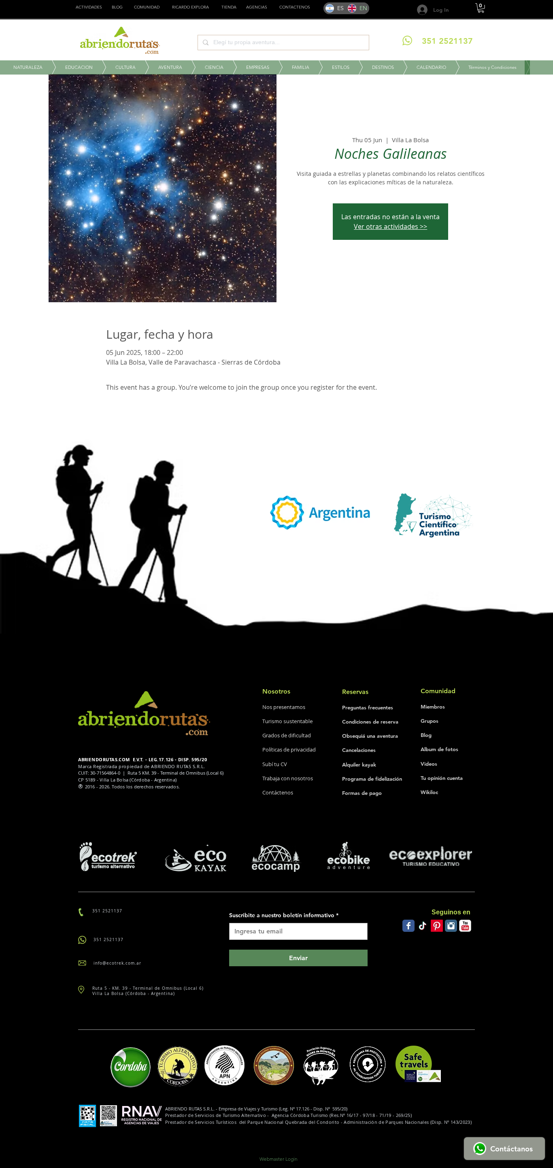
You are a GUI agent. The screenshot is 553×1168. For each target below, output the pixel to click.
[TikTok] (423, 926)
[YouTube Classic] (465, 926)
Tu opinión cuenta (442, 778)
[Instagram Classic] (451, 926)
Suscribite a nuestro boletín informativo (283, 915)
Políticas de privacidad (289, 749)
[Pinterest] (437, 926)
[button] (229, 7)
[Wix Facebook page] (408, 926)
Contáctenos (277, 792)
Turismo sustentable (287, 721)
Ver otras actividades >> (390, 226)
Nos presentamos (283, 707)
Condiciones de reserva (370, 721)
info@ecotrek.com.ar (117, 963)
